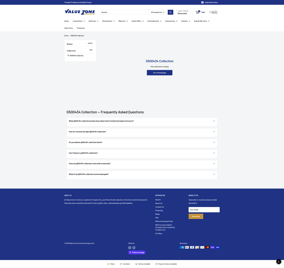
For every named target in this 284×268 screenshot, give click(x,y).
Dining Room (107, 21)
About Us (158, 203)
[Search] (170, 12)
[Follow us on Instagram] (133, 247)
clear (90, 50)
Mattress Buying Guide (164, 221)
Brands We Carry (200, 21)
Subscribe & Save (211, 2)
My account (182, 13)
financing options (86, 158)
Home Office (136, 21)
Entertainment (153, 21)
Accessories (170, 21)
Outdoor (184, 21)
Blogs (157, 214)
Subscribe (196, 216)
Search (158, 200)
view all (90, 43)
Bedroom (92, 21)
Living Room (77, 21)
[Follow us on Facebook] (129, 247)
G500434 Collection (77, 36)
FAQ (156, 218)
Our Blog (158, 233)
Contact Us (159, 207)
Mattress (121, 21)
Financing (81, 28)
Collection (71, 50)
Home (66, 21)
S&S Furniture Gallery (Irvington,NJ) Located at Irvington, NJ (165, 227)
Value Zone (68, 28)
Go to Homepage (159, 73)
